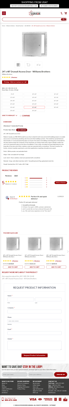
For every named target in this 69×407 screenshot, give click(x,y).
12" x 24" (12, 97)
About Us (4, 383)
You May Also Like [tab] (10, 233)
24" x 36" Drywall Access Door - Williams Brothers (56, 256)
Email (10, 329)
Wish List (35, 392)
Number (10, 324)
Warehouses (52, 392)
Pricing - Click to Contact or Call (15, 82)
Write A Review (61, 182)
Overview (7, 122)
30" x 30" (56, 107)
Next (68, 251)
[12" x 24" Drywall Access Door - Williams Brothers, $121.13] (34, 244)
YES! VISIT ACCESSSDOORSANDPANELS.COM (24, 6)
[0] (65, 13)
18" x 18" (12, 100)
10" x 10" (34, 94)
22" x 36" (12, 104)
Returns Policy (21, 385)
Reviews (4, 387)
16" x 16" (56, 97)
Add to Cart (13, 267)
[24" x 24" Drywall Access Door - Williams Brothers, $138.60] (13, 244)
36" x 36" (34, 110)
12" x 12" (56, 94)
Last (36, 302)
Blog (3, 385)
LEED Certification (7, 389)
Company (11, 308)
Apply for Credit (37, 391)
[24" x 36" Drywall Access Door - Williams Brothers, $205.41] (56, 244)
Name (10, 296)
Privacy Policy (21, 389)
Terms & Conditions (23, 383)
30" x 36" (12, 110)
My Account (36, 383)
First (9, 302)
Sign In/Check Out (38, 389)
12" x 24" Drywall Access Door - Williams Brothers (34, 256)
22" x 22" (34, 100)
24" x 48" (34, 107)
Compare (26, 116)
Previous (1, 251)
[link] (36, 187)
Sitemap (53, 405)
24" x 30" (56, 104)
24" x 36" (12, 107)
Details (10, 339)
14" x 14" (34, 97)
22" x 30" (56, 100)
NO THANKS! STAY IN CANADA (49, 6)
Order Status (36, 385)
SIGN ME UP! (61, 374)
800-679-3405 (11, 400)
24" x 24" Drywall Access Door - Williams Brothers (12, 256)
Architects (5, 392)
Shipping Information (23, 387)
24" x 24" (34, 104)
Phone (9, 317)
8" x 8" (12, 94)
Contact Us (5, 391)
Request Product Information (34, 355)
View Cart (35, 387)
